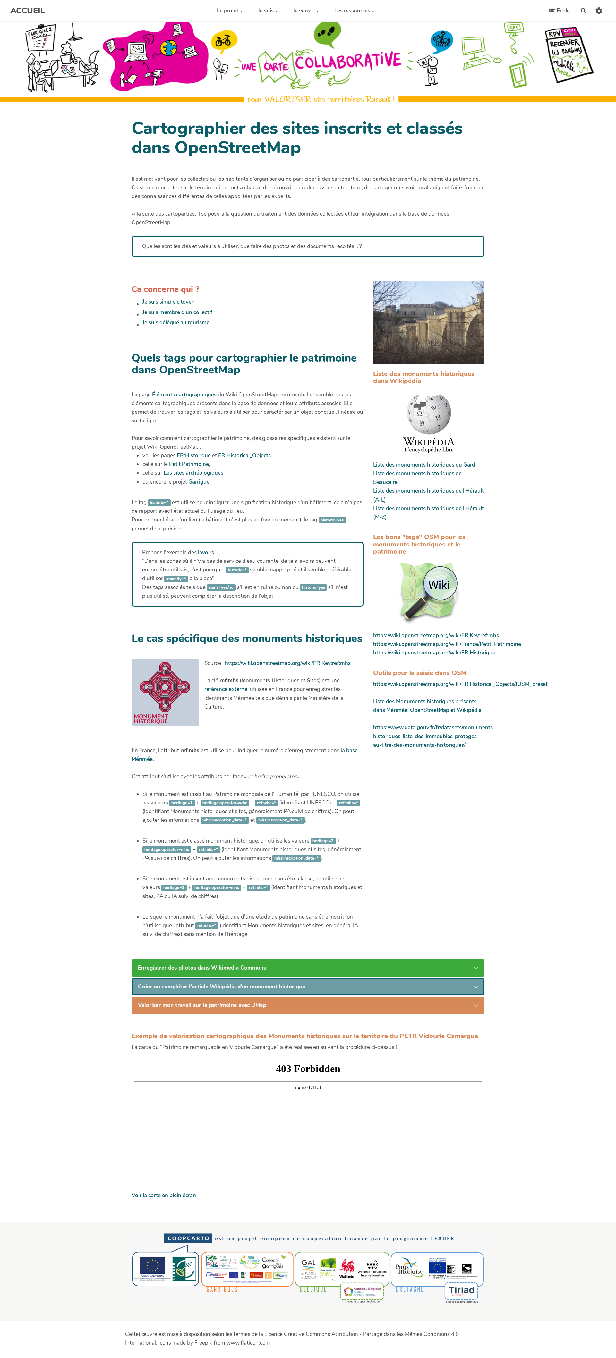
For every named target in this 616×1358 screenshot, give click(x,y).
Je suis (266, 10)
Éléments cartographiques (184, 394)
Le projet (227, 10)
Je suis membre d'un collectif (177, 312)
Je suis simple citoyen (168, 301)
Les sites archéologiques (193, 473)
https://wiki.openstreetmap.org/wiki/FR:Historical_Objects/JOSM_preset (460, 684)
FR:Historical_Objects (244, 455)
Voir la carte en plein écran (164, 1195)
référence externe (225, 689)
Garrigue (199, 482)
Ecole (562, 10)
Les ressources (352, 10)
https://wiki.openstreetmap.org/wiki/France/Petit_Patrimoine (447, 644)
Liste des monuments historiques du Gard (424, 465)
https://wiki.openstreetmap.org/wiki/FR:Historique (434, 652)
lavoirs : (207, 552)
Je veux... (304, 10)
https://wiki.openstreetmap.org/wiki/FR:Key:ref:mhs (288, 663)
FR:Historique (194, 455)
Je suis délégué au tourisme (176, 322)
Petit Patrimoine (189, 464)
